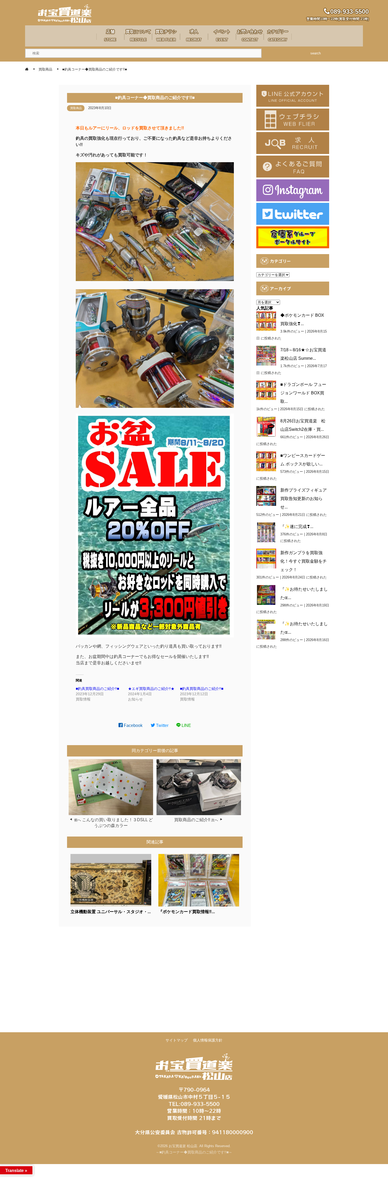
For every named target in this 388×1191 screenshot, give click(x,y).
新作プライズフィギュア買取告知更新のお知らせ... (303, 498)
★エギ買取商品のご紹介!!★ (151, 688)
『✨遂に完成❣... (296, 526)
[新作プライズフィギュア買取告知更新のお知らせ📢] (266, 496)
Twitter (161, 725)
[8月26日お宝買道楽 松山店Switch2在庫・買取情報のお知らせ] (266, 427)
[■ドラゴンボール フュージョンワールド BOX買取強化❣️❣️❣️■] (266, 390)
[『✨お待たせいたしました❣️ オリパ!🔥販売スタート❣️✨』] (266, 629)
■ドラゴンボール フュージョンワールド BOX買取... (303, 393)
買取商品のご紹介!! (192, 820)
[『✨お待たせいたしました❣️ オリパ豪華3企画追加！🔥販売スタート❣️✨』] (266, 595)
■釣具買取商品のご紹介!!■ (97, 688)
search (315, 53)
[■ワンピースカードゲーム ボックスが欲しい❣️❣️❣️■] (266, 461)
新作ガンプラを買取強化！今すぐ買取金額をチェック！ (303, 561)
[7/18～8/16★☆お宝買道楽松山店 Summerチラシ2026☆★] (266, 356)
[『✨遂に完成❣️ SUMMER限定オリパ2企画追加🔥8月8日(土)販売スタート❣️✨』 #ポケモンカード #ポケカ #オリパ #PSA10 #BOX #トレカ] (266, 532)
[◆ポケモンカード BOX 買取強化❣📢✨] (266, 321)
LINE (186, 725)
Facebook (133, 725)
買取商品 (76, 108)
